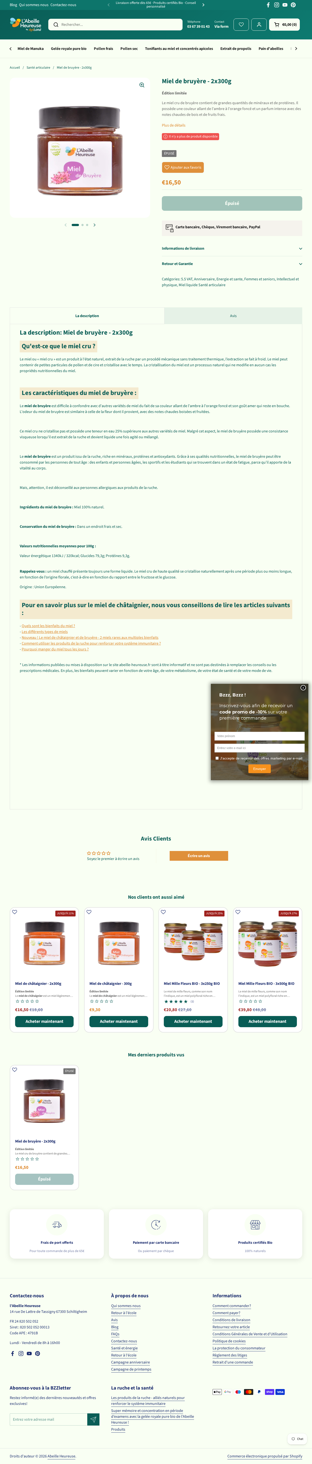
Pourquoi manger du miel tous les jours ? (55, 649)
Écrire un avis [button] (199, 856)
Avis (114, 1320)
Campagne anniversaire (130, 1362)
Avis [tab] (233, 316)
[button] (284, 24)
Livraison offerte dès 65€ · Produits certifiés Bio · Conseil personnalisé (156, 5)
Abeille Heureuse (61, 1456)
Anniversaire (204, 279)
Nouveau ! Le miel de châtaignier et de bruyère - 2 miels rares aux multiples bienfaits (90, 637)
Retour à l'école (123, 1313)
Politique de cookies (229, 1341)
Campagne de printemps (131, 1369)
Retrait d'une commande (233, 1362)
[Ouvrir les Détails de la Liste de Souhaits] (241, 24)
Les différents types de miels (45, 631)
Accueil (15, 67)
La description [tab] (87, 316)
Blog (13, 5)
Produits (118, 1429)
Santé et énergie (124, 1348)
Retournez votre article (231, 1327)
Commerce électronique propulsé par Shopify (264, 1456)
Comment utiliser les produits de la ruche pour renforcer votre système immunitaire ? (91, 643)
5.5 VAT (186, 279)
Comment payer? (226, 1313)
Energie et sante (229, 279)
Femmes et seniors (259, 279)
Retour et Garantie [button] (177, 263)
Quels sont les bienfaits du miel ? (48, 626)
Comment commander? (232, 1305)
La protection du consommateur (239, 1348)
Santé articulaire (38, 67)
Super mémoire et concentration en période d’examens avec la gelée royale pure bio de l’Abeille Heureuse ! (152, 1416)
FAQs (115, 1334)
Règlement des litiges (230, 1355)
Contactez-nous (63, 5)
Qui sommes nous (34, 5)
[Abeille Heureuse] (26, 24)
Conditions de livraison (231, 1320)
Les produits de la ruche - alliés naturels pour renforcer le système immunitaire (148, 1400)
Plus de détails (173, 125)
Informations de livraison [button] (183, 248)
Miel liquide (188, 285)
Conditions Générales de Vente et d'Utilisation (250, 1334)
